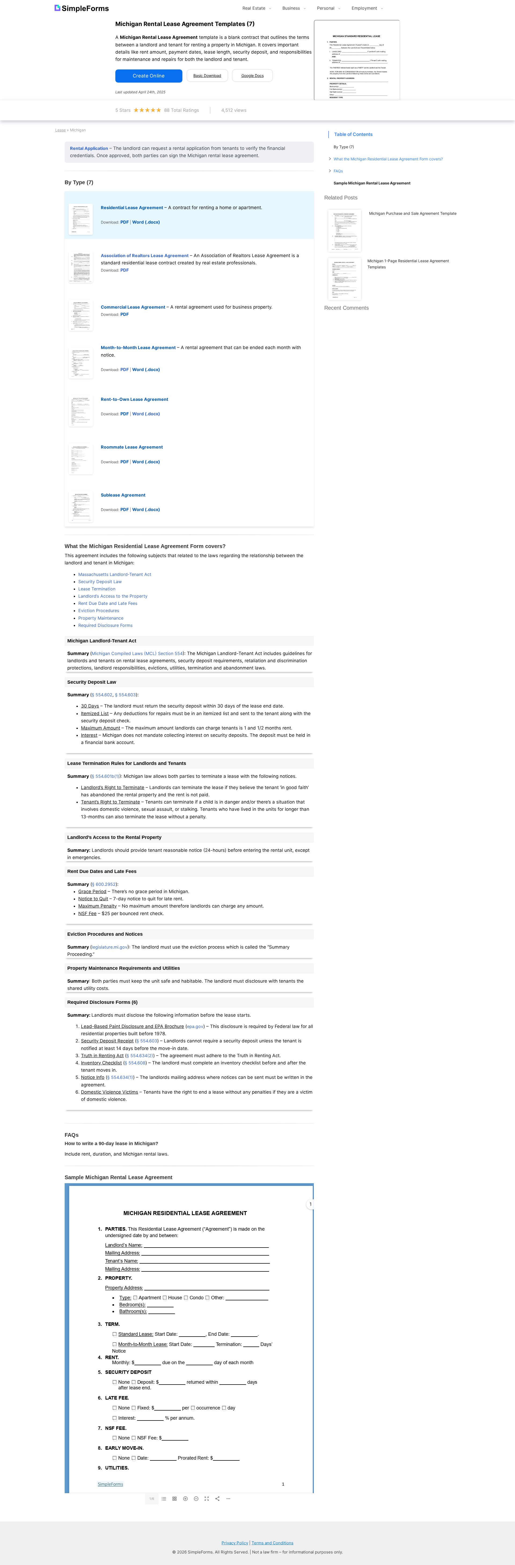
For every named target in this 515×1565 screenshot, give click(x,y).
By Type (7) (344, 147)
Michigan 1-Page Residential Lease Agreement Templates (408, 263)
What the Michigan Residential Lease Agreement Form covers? (388, 159)
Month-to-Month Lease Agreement (138, 347)
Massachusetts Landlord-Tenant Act (114, 574)
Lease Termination (96, 588)
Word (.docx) (146, 222)
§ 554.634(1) (120, 1077)
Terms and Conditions (272, 1542)
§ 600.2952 (104, 884)
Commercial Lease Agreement (133, 307)
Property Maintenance (100, 618)
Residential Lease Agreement (132, 207)
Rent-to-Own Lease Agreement (134, 399)
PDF (124, 222)
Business (291, 8)
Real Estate (253, 8)
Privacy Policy (235, 1542)
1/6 (151, 1499)
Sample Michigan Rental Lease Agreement (372, 183)
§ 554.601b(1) (105, 776)
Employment (364, 8)
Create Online (148, 76)
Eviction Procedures (98, 610)
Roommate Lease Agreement (132, 447)
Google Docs (252, 75)
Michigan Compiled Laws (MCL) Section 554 (137, 653)
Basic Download (207, 75)
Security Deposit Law (100, 581)
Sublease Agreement (123, 495)
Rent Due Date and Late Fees (107, 603)
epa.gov (195, 1026)
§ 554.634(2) (140, 1055)
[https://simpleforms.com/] (110, 1484)
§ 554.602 (102, 694)
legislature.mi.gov (109, 947)
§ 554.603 (125, 694)
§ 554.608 (135, 1062)
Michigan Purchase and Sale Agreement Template (413, 213)
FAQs (338, 171)
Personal (325, 8)
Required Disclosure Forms (105, 625)
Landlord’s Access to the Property (113, 596)
